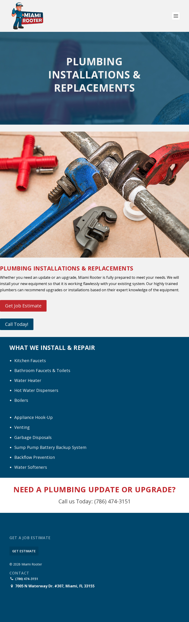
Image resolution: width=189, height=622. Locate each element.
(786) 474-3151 (26, 579)
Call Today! (16, 324)
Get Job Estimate (23, 306)
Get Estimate (24, 551)
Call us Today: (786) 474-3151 (95, 501)
